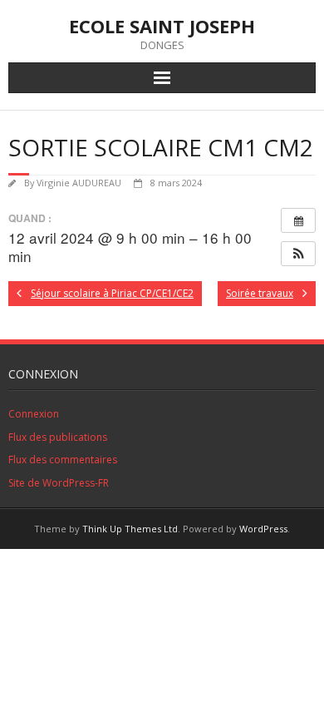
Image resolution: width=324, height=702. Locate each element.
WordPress (263, 528)
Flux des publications (57, 437)
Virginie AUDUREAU (79, 182)
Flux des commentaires (62, 459)
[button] (298, 253)
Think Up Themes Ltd (130, 528)
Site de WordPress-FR (58, 483)
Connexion (33, 414)
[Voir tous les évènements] (298, 220)
